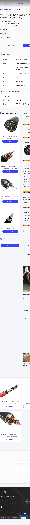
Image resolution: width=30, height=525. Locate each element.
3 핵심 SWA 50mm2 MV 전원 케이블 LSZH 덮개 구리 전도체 (10, 402)
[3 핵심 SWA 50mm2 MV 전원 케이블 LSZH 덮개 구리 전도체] (10, 389)
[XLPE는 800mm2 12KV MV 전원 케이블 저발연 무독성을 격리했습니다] (10, 422)
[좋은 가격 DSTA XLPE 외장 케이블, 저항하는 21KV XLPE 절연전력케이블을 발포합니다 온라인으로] (10, 125)
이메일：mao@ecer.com (8, 499)
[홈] (5, 3)
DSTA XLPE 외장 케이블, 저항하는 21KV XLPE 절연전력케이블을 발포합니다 (10, 138)
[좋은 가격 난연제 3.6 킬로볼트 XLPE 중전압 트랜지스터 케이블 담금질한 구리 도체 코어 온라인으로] (10, 185)
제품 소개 (20, 3)
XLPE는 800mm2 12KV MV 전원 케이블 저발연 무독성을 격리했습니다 (10, 435)
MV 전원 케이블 (11, 9)
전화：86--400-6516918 (8, 496)
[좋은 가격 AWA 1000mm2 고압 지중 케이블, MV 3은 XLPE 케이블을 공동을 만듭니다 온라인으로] (10, 155)
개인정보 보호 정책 (4, 517)
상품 (5, 9)
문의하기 (10, 45)
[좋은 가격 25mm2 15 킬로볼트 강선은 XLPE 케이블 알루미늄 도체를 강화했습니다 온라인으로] (10, 215)
